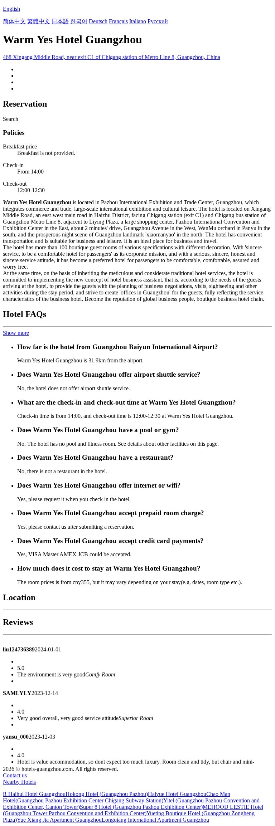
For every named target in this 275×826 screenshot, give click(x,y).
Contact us (15, 775)
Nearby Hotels (19, 782)
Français (118, 21)
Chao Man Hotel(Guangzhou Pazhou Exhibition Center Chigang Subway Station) (116, 797)
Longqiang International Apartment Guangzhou (155, 820)
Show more (16, 333)
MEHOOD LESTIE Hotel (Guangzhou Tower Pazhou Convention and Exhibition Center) (133, 810)
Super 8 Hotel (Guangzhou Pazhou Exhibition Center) (141, 807)
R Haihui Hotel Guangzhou (34, 794)
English (11, 9)
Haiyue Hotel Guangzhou (177, 794)
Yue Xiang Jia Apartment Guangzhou (59, 820)
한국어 (78, 21)
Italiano (137, 21)
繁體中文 (38, 21)
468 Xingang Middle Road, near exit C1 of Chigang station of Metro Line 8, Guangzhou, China (111, 57)
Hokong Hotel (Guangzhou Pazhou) (107, 794)
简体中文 (14, 21)
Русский (158, 21)
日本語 (60, 21)
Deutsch (98, 21)
